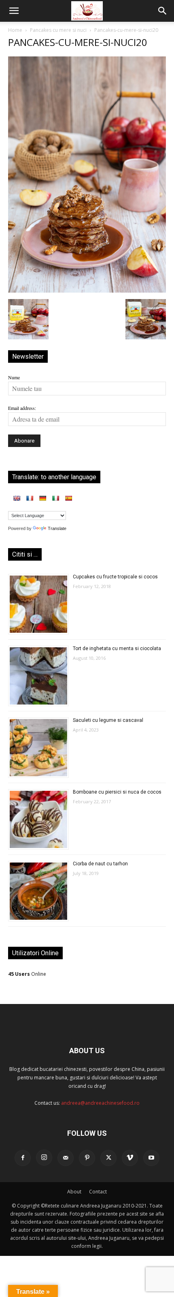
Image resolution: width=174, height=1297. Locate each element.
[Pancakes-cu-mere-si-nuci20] (87, 290)
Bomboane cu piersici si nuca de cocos (117, 792)
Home (15, 30)
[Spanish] (68, 498)
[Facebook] (23, 1158)
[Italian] (55, 498)
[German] (42, 498)
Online (27, 974)
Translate (57, 528)
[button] (14, 11)
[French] (29, 498)
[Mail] (65, 1158)
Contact (98, 1191)
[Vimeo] (130, 1158)
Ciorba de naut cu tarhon (100, 864)
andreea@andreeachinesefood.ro (100, 1103)
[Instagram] (44, 1157)
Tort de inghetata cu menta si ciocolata (117, 648)
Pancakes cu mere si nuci (58, 30)
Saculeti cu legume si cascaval (108, 720)
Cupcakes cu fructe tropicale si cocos (115, 577)
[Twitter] (108, 1158)
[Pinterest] (87, 1158)
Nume (14, 377)
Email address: (22, 408)
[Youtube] (151, 1158)
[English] (16, 498)
